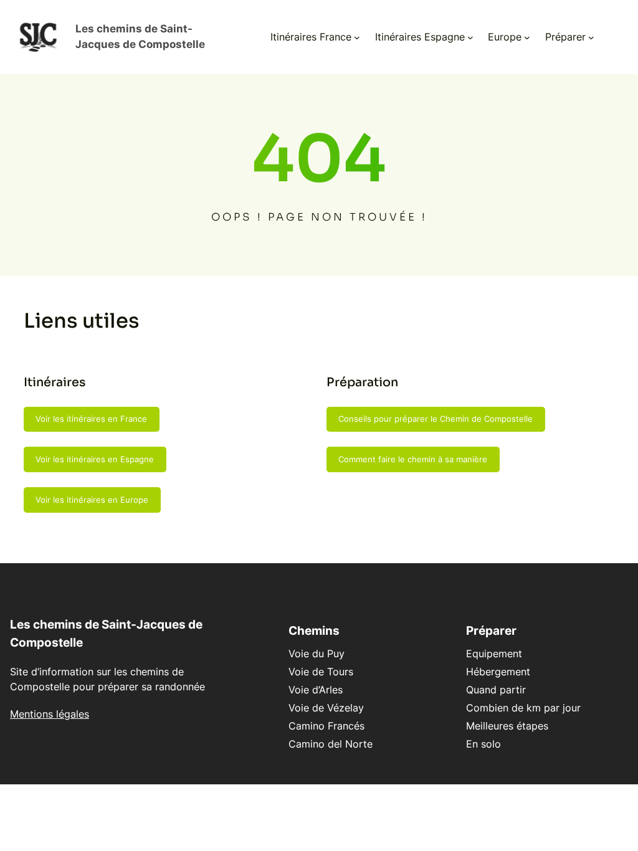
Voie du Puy (316, 653)
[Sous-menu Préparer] (591, 37)
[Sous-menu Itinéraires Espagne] (470, 37)
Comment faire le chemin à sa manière (412, 459)
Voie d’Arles (315, 689)
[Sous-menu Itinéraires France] (357, 37)
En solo (483, 744)
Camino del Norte (330, 744)
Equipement (494, 653)
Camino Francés (326, 726)
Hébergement (498, 671)
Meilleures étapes (507, 726)
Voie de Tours (320, 671)
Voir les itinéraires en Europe (92, 500)
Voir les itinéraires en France (91, 419)
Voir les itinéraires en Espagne (95, 459)
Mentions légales (49, 714)
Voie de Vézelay (326, 707)
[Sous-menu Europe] (527, 37)
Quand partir (496, 689)
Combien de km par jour (523, 707)
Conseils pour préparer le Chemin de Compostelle (435, 419)
